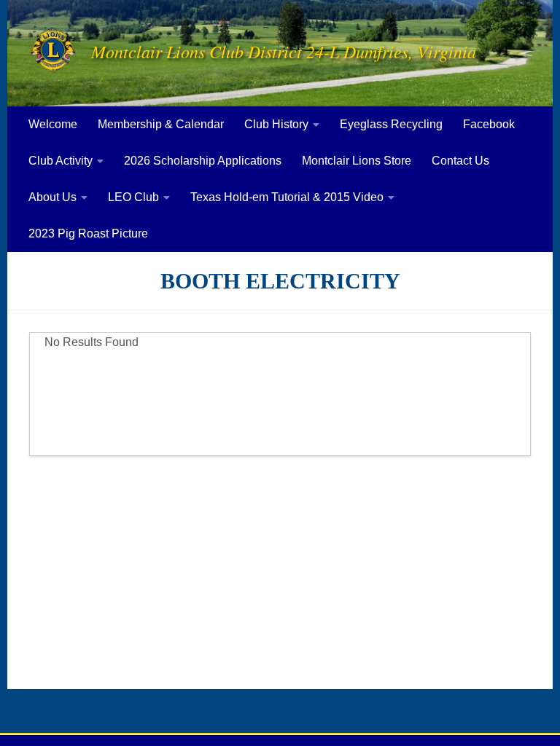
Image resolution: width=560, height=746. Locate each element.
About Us (52, 197)
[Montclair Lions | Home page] (53, 51)
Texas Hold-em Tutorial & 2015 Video (287, 197)
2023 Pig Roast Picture (88, 233)
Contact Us (460, 160)
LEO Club (133, 197)
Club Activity (60, 160)
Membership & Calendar (161, 124)
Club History (276, 124)
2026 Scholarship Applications (202, 160)
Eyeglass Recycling (391, 124)
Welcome (52, 124)
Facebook (489, 124)
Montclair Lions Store (356, 160)
